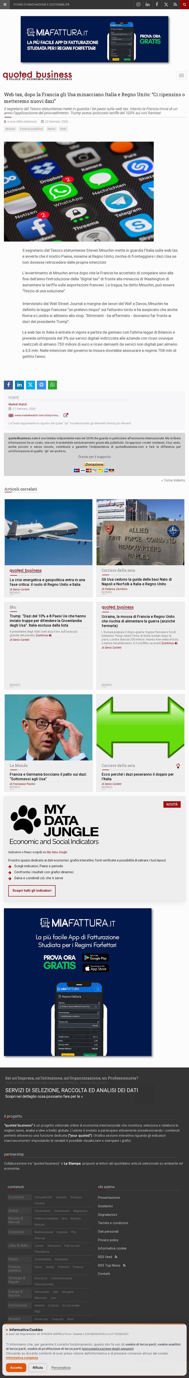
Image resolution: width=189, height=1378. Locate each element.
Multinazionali (44, 1232)
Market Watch (18, 404)
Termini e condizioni (113, 1223)
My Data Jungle (57, 852)
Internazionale (44, 1284)
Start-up (40, 1238)
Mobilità (14, 1319)
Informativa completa (22, 1358)
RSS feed (106, 1257)
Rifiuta (38, 1367)
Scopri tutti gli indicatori (31, 891)
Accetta (16, 1367)
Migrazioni (80, 1211)
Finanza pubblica (15, 1269)
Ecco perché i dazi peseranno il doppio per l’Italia (138, 776)
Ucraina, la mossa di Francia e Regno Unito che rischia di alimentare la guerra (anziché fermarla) (138, 621)
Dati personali (108, 1232)
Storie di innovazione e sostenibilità (41, 4)
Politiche (63, 1267)
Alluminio (41, 1298)
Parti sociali (72, 1245)
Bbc (13, 607)
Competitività (43, 1197)
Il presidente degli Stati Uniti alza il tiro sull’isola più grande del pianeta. (43, 633)
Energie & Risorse (16, 1293)
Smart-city (41, 1319)
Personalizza (61, 1367)
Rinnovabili (42, 1292)
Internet (39, 1305)
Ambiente (61, 1259)
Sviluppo (76, 1197)
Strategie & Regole (17, 1280)
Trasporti (58, 1319)
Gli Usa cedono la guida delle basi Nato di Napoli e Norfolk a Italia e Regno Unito (137, 581)
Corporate (16, 1232)
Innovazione (18, 1305)
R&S (37, 1311)
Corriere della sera (118, 570)
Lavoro (39, 1245)
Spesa (50, 1267)
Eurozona (41, 1278)
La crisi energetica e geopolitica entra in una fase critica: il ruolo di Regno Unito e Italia (47, 582)
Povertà (39, 1203)
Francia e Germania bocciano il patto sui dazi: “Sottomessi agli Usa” (48, 776)
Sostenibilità (43, 1259)
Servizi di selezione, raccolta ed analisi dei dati (71, 1090)
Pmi (73, 1232)
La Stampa (72, 1164)
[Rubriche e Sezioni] (5, 4)
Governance (42, 1211)
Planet (13, 1259)
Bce (64, 1218)
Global (13, 1211)
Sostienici (105, 1206)
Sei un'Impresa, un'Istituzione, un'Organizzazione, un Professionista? (71, 1078)
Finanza (78, 1267)
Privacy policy (108, 1240)
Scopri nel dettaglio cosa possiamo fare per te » (44, 1096)
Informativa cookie (112, 1248)
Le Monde (19, 765)
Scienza (53, 1305)
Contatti (104, 1274)
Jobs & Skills (18, 1246)
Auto (70, 1319)
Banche (76, 1218)
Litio (53, 1298)
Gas (55, 1292)
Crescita (61, 1197)
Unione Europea (61, 1278)
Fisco (38, 1267)
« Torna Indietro (173, 480)
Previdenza (42, 1251)
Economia (16, 1197)
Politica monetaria (46, 1218)
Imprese (62, 1232)
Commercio (62, 1211)
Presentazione (109, 1198)
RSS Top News (110, 1265)
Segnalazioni (107, 1215)
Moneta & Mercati (16, 1220)
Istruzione (54, 1245)
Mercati (39, 1224)
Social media (71, 1305)
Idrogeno (68, 1292)
